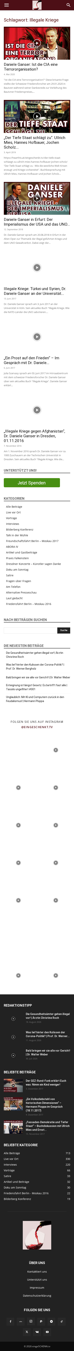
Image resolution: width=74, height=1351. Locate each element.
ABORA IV (12, 546)
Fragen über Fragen (18, 581)
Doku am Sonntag (17, 569)
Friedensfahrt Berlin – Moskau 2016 (28, 604)
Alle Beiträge (14, 506)
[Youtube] (47, 1332)
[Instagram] (31, 1321)
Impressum (37, 1287)
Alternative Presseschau (21, 592)
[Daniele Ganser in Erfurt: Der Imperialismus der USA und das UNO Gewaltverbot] (37, 198)
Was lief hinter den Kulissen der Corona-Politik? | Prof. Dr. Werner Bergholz (35, 666)
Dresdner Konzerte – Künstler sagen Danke (33, 564)
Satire (9, 575)
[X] (27, 1332)
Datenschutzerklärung (37, 1295)
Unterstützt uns (37, 1279)
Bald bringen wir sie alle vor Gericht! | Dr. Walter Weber (38, 677)
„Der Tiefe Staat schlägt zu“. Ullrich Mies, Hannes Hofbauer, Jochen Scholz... (34, 142)
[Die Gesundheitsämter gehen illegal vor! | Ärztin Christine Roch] (13, 1018)
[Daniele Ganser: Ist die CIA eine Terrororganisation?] (37, 43)
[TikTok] (61, 1321)
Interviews (12, 524)
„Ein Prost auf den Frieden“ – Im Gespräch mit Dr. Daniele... (31, 360)
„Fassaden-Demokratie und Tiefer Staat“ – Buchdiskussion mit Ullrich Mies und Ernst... (48, 1126)
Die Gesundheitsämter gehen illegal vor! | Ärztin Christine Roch (34, 654)
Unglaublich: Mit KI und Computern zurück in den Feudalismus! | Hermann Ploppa (35, 699)
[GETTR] (20, 1321)
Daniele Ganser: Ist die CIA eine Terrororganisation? (31, 67)
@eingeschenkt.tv (37, 727)
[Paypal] (41, 1321)
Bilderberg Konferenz (19, 529)
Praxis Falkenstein (17, 558)
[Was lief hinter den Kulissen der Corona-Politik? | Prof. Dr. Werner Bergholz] (13, 1037)
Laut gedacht (14, 598)
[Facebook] (10, 1321)
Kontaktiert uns (37, 1271)
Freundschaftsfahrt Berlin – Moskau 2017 (32, 541)
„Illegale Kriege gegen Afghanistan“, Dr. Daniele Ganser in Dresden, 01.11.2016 (34, 436)
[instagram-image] (18, 749)
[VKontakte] (37, 1332)
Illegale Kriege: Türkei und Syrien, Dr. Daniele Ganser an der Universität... (35, 291)
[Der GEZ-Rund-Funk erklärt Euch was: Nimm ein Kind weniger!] (13, 1085)
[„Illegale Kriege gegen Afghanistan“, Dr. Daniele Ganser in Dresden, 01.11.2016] (37, 409)
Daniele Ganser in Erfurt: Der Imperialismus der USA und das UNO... (37, 222)
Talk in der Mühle (17, 535)
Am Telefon (13, 587)
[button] (6, 5)
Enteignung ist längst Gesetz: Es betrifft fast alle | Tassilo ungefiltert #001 (36, 687)
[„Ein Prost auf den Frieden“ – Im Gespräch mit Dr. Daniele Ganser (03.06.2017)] (37, 336)
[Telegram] (51, 1321)
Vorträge (11, 518)
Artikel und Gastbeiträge (21, 552)
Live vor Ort (13, 512)
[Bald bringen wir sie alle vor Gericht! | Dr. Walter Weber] (13, 1055)
